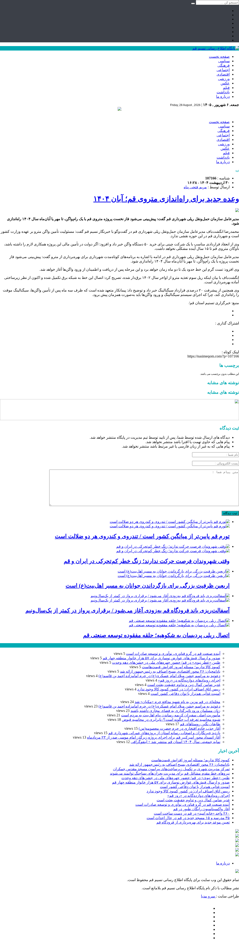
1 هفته (5, 645)
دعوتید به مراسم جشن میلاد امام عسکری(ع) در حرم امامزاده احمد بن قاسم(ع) (159, 676)
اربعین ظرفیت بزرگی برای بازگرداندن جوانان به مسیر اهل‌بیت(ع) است (148, 586)
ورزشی (224, 79)
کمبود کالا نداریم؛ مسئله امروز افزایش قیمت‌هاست (181, 667)
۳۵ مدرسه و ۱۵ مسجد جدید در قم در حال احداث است (188, 818)
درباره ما (223, 96)
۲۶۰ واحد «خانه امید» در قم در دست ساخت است (192, 813)
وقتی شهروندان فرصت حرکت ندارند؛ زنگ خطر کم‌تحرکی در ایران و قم (147, 561)
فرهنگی (224, 65)
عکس (225, 83)
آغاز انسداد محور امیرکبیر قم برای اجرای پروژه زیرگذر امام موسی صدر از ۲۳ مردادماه (153, 737)
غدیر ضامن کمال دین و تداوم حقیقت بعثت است (183, 685)
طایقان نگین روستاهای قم (200, 724)
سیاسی (224, 61)
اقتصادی (223, 74)
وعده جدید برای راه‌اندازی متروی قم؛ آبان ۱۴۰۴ (166, 198)
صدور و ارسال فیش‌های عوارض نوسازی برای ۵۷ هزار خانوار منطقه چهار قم (161, 658)
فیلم (226, 88)
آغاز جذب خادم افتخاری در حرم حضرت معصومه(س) (179, 728)
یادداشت (223, 92)
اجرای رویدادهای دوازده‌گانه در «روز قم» (189, 680)
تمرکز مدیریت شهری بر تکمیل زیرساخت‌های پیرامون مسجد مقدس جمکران (171, 769)
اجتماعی (223, 70)
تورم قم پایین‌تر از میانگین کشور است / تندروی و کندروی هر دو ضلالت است (142, 536)
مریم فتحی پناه (195, 187)
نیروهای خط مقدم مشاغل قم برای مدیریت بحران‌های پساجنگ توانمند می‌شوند (170, 773)
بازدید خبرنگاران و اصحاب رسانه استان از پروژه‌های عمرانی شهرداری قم (164, 733)
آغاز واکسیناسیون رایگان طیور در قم (201, 809)
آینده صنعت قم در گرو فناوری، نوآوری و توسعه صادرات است (173, 654)
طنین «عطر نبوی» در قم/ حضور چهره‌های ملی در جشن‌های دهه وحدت (166, 662)
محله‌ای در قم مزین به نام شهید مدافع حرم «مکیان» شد (177, 702)
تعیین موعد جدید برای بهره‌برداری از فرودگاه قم (193, 822)
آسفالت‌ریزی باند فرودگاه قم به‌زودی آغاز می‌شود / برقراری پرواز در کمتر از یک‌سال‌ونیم (127, 610)
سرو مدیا (208, 896)
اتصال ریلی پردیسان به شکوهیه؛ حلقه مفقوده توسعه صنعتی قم (156, 635)
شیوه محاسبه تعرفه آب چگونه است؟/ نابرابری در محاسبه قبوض (171, 720)
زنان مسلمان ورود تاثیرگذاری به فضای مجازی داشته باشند (175, 711)
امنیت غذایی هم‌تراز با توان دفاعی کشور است (185, 694)
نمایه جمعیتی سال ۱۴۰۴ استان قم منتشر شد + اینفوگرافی (175, 742)
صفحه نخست (219, 56)
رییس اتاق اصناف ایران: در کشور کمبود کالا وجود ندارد (178, 689)
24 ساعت (17, 645)
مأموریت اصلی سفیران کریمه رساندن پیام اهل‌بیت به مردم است (170, 715)
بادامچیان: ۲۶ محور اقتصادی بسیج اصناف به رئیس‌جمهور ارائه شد (170, 671)
